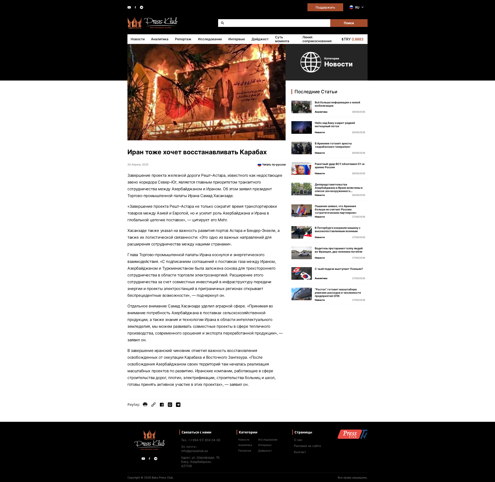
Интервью (236, 39)
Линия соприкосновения (317, 39)
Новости (138, 39)
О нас (298, 440)
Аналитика (159, 39)
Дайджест (260, 39)
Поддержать (325, 7)
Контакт (300, 452)
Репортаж (183, 39)
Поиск (349, 23)
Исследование (210, 39)
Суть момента (282, 39)
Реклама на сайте (307, 446)
